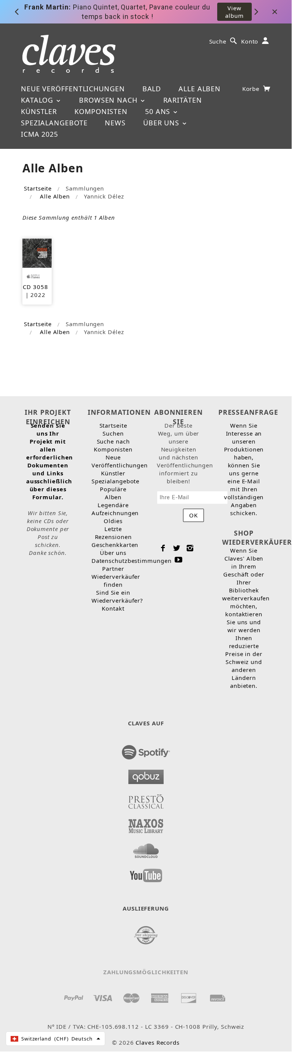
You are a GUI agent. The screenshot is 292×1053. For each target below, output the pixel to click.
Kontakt (113, 608)
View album (234, 11)
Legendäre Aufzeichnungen (115, 509)
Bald (151, 88)
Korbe (251, 88)
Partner (113, 568)
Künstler (39, 111)
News (115, 122)
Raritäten (182, 100)
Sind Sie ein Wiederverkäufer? (117, 596)
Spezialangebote (54, 122)
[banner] (68, 54)
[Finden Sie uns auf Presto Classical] (146, 799)
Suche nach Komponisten (113, 445)
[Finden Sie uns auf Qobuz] (146, 774)
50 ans (158, 111)
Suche (218, 41)
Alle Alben (199, 88)
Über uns (162, 122)
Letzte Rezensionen (113, 533)
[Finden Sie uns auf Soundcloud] (146, 848)
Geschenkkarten (115, 544)
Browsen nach (109, 100)
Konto (250, 41)
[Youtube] (179, 559)
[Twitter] (177, 548)
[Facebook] (163, 548)
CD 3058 (35, 287)
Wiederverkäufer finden (116, 580)
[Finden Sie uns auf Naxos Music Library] (146, 824)
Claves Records (158, 1042)
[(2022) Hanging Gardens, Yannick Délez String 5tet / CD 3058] (37, 252)
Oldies (113, 521)
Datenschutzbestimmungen (132, 560)
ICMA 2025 (39, 134)
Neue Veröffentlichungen (73, 88)
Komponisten (101, 111)
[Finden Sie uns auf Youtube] (146, 873)
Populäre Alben (113, 493)
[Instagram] (190, 548)
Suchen (113, 433)
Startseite (38, 188)
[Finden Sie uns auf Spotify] (146, 750)
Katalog (38, 100)
